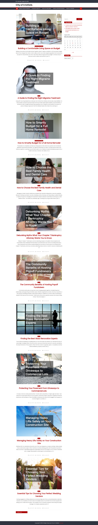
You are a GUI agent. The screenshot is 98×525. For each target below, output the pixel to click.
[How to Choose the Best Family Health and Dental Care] (39, 171)
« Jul (73, 52)
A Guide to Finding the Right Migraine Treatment (39, 98)
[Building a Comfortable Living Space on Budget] (39, 29)
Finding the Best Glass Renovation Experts (39, 338)
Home (39, 95)
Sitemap (61, 523)
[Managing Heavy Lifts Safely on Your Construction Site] (39, 421)
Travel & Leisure (70, 8)
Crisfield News (39, 60)
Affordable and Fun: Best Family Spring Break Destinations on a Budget (72, 30)
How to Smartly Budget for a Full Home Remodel (39, 143)
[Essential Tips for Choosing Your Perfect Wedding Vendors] (39, 473)
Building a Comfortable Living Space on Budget (39, 48)
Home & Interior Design (58, 8)
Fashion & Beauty (36, 8)
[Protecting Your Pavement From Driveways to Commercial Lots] (39, 369)
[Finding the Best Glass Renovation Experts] (39, 319)
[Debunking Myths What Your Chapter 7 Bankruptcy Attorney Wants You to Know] (39, 218)
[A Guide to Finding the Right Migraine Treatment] (39, 78)
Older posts (19, 512)
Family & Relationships (24, 8)
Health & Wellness (46, 8)
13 (72, 43)
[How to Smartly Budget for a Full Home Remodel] (39, 126)
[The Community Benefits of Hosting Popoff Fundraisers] (39, 267)
